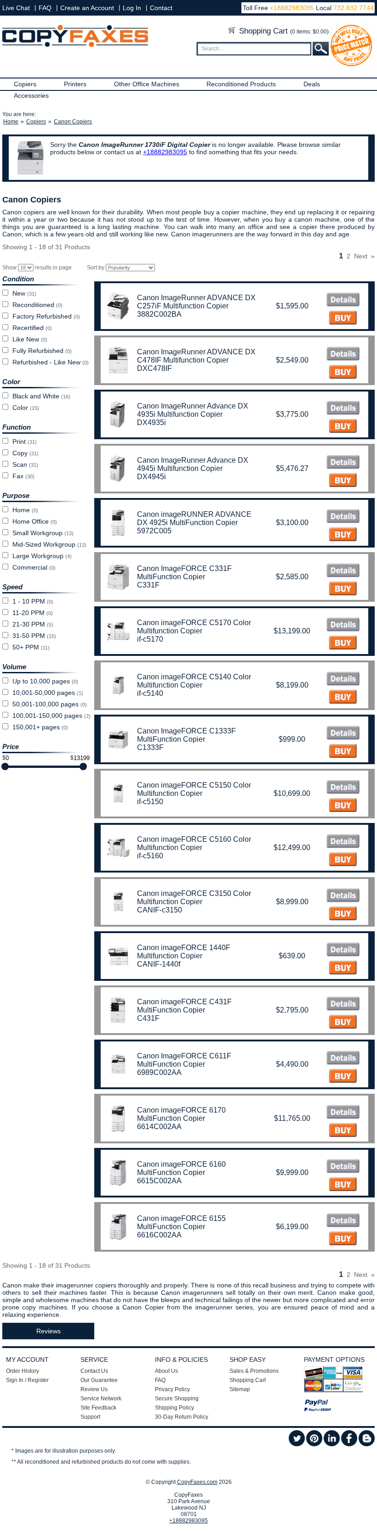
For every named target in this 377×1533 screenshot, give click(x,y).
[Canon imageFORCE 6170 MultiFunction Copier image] (342, 1113)
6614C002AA (159, 1126)
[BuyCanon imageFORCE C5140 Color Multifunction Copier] (342, 698)
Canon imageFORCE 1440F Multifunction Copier (183, 952)
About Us (166, 1371)
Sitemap (239, 1389)
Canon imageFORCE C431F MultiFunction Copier (184, 1006)
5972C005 (154, 531)
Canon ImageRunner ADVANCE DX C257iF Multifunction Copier (196, 302)
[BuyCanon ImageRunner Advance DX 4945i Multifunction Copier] (342, 481)
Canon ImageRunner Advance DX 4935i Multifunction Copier (192, 410)
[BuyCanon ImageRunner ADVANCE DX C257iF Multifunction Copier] (342, 319)
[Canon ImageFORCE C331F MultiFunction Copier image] (342, 571)
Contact (161, 7)
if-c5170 (150, 639)
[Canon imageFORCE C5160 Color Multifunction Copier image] (342, 842)
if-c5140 (150, 693)
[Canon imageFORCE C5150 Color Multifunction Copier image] (342, 788)
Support (90, 1417)
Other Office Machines (146, 84)
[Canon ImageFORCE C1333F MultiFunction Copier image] (342, 734)
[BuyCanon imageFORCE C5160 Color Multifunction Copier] (342, 860)
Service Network (100, 1398)
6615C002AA (159, 1181)
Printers (75, 84)
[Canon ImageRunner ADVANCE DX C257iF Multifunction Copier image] (342, 300)
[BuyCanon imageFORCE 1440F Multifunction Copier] (342, 969)
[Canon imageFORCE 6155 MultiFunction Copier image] (342, 1221)
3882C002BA (159, 314)
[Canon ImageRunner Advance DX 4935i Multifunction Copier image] (342, 409)
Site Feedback (98, 1407)
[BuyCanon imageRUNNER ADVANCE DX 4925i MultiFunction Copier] (342, 535)
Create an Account (87, 7)
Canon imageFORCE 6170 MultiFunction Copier (181, 1114)
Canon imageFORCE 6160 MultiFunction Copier (181, 1168)
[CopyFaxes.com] (75, 45)
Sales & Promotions (254, 1371)
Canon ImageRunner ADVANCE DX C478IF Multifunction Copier (196, 356)
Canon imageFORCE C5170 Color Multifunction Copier (194, 627)
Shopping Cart (283, 31)
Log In (132, 7)
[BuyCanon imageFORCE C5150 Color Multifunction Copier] (342, 806)
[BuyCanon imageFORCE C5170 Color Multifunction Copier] (342, 644)
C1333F (150, 747)
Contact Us (94, 1371)
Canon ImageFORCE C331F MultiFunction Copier (184, 573)
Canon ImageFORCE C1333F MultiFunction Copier (186, 735)
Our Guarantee (99, 1380)
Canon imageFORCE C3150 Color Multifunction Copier (194, 898)
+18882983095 (292, 7)
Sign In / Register (27, 1380)
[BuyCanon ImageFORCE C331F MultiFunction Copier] (342, 590)
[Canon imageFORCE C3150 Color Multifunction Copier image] (342, 896)
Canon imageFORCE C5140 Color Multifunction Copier (194, 681)
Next (360, 256)
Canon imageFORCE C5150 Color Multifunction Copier (194, 789)
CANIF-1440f (158, 964)
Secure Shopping (177, 1398)
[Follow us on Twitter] (297, 1444)
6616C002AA (159, 1235)
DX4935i (151, 422)
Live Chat (16, 7)
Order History (22, 1371)
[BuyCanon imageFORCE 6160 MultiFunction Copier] (342, 1185)
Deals (311, 84)
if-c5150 (150, 802)
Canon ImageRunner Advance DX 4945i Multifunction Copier (192, 464)
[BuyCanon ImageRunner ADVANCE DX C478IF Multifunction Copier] (342, 373)
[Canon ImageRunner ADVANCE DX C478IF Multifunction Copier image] (342, 355)
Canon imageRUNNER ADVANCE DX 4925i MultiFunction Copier (194, 518)
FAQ (45, 7)
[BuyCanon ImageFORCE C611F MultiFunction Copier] (342, 1077)
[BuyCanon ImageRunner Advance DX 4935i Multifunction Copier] (342, 427)
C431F (148, 1018)
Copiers (25, 84)
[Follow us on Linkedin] (332, 1444)
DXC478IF (154, 368)
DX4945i (151, 477)
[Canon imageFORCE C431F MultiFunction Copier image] (342, 1004)
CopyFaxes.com (197, 1482)
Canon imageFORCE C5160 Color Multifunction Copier (194, 843)
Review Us (94, 1389)
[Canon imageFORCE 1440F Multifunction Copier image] (342, 950)
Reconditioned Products (241, 84)
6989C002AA (159, 1072)
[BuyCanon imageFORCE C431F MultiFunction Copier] (342, 1023)
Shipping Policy (174, 1407)
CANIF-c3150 (159, 910)
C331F (148, 585)
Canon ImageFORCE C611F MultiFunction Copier (184, 1060)
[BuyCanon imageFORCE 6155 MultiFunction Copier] (342, 1239)
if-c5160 (150, 856)
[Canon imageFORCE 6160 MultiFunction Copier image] (342, 1167)
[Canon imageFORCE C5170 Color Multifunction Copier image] (342, 625)
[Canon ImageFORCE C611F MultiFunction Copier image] (342, 1059)
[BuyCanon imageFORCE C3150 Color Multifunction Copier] (342, 914)
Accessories (31, 95)
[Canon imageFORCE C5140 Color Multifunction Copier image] (342, 679)
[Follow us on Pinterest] (314, 1444)
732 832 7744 (352, 7)
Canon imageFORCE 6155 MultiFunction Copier (181, 1222)
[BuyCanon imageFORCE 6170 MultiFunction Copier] (342, 1131)
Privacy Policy (172, 1389)
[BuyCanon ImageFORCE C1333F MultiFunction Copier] (342, 752)
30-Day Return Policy (181, 1417)
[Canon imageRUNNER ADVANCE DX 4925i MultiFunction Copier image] (342, 517)
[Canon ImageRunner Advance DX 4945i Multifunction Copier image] (342, 463)
